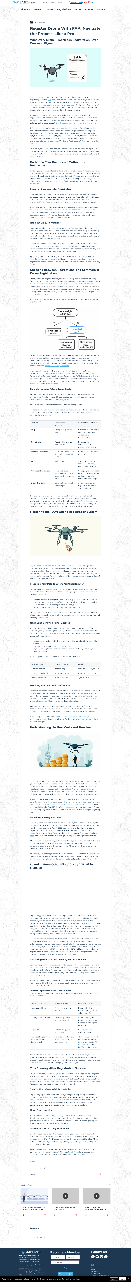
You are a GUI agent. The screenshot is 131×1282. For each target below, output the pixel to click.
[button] (108, 623)
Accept (123, 1279)
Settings (113, 1279)
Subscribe (69, 641)
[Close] (129, 1278)
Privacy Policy (76, 1279)
